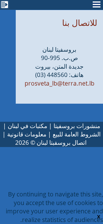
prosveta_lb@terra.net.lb (59, 83)
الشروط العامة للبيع (77, 134)
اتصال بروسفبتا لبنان (62, 142)
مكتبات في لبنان (27, 126)
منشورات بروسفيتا (77, 126)
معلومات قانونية (26, 134)
